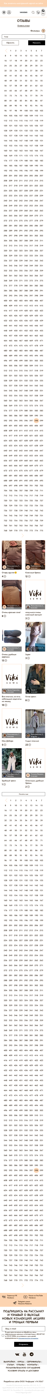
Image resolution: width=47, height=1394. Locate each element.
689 (10, 480)
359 (41, 270)
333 (31, 255)
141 (31, 135)
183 (41, 160)
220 (26, 185)
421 (31, 310)
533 (31, 380)
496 (5, 360)
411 (21, 305)
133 (31, 130)
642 (15, 450)
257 (10, 210)
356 (26, 270)
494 (36, 355)
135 (41, 130)
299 (21, 235)
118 (36, 120)
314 (15, 245)
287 (41, 225)
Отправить (23, 1344)
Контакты (32, 1365)
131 (21, 130)
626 (15, 440)
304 (5, 240)
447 (41, 325)
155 (21, 145)
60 (26, 85)
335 (41, 255)
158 (36, 145)
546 (15, 390)
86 (36, 100)
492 (26, 355)
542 (36, 385)
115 (21, 120)
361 (10, 275)
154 (15, 145)
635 (21, 445)
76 (26, 95)
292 (26, 230)
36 (26, 70)
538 (15, 385)
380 (26, 285)
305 (10, 240)
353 (10, 270)
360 (5, 275)
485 (31, 350)
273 (10, 220)
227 (21, 190)
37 (31, 70)
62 (36, 85)
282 (15, 225)
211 (21, 180)
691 (21, 480)
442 (15, 325)
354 (15, 270)
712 (5, 495)
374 (36, 280)
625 (10, 440)
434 (15, 320)
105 (10, 115)
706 (15, 490)
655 (41, 455)
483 (21, 350)
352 (5, 270)
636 (26, 445)
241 (10, 200)
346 (15, 265)
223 (41, 185)
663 (41, 460)
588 (26, 415)
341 (31, 260)
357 (31, 270)
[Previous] (5, 50)
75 (21, 95)
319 (41, 245)
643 (21, 450)
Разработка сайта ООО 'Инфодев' (19, 1381)
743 (41, 510)
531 (21, 380)
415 (41, 305)
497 (10, 360)
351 (41, 265)
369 (10, 280)
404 (26, 300)
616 (5, 435)
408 (5, 305)
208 (5, 180)
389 (31, 290)
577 (10, 410)
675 (21, 470)
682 (15, 475)
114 (15, 120)
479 (41, 345)
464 (5, 340)
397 (31, 295)
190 (36, 165)
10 (16, 55)
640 (5, 450)
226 (15, 190)
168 (5, 155)
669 (31, 465)
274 (15, 220)
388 (26, 290)
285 (31, 225)
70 (36, 90)
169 (10, 155)
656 (5, 460)
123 (21, 125)
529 (10, 380)
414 (36, 305)
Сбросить (10, 43)
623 (41, 435)
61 (31, 85)
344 (5, 265)
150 (36, 140)
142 (36, 135)
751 (41, 515)
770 (15, 530)
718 (36, 495)
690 (15, 480)
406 (36, 300)
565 (31, 400)
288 (5, 230)
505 (10, 365)
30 (36, 65)
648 (5, 455)
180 (26, 160)
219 (21, 185)
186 (15, 165)
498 (15, 360)
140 (26, 135)
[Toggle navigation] (4, 12)
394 (15, 295)
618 (15, 435)
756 (26, 520)
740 (26, 510)
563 (21, 400)
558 (36, 395)
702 (36, 485)
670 (36, 465)
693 (31, 480)
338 (15, 260)
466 (15, 340)
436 (26, 320)
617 (10, 435)
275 (21, 220)
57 (11, 85)
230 (36, 190)
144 (5, 140)
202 (15, 175)
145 (10, 140)
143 (41, 135)
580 (26, 410)
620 (26, 435)
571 (21, 405)
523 (21, 375)
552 (5, 395)
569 (10, 405)
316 (26, 245)
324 (26, 250)
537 (10, 385)
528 (5, 380)
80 (5, 100)
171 (21, 155)
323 (21, 250)
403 (21, 300)
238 (36, 195)
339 (21, 260)
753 (10, 520)
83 (21, 100)
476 (26, 345)
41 (11, 75)
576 (5, 410)
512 (5, 370)
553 (10, 395)
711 (41, 490)
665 (10, 465)
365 (31, 275)
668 (26, 465)
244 (26, 200)
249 (10, 205)
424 (5, 315)
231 (41, 190)
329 (10, 255)
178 (15, 160)
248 (5, 205)
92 (26, 105)
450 (15, 330)
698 (15, 485)
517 (31, 370)
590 (36, 415)
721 (10, 500)
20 (26, 60)
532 (26, 380)
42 (16, 75)
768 (5, 530)
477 (31, 345)
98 (16, 110)
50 (16, 80)
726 (36, 500)
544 (5, 390)
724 (26, 500)
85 (31, 100)
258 (15, 210)
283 (21, 225)
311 (41, 240)
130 (15, 130)
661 (31, 460)
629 (31, 440)
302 (36, 235)
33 (11, 70)
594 (15, 420)
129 (10, 130)
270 (36, 215)
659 (21, 460)
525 (31, 375)
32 (5, 70)
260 (26, 210)
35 (21, 70)
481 (10, 350)
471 (41, 340)
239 (41, 195)
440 (5, 325)
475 (21, 345)
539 (21, 385)
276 (26, 220)
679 (41, 470)
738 (15, 510)
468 (26, 340)
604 (26, 425)
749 (31, 515)
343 (41, 260)
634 (15, 445)
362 (15, 275)
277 (31, 220)
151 (41, 140)
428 (26, 315)
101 (31, 110)
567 (41, 400)
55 (41, 80)
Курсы (21, 1362)
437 (31, 320)
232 (5, 195)
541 (31, 385)
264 (5, 215)
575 (41, 405)
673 (10, 470)
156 (26, 145)
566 (36, 400)
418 (15, 310)
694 (36, 480)
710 (36, 490)
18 (16, 60)
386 (15, 290)
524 (26, 375)
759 (41, 520)
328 (5, 255)
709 (31, 490)
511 (41, 365)
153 (10, 145)
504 (5, 365)
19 (21, 60)
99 (21, 110)
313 (10, 245)
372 (26, 280)
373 (31, 280)
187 (21, 165)
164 (26, 150)
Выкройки (9, 1362)
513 (10, 370)
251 (21, 205)
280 (5, 225)
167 (41, 150)
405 (31, 300)
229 (31, 190)
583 (41, 410)
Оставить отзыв (23, 25)
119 (41, 120)
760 (5, 525)
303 (41, 235)
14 (36, 55)
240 (5, 200)
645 (31, 450)
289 (10, 230)
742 (36, 510)
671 (41, 465)
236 (26, 195)
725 (31, 500)
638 (36, 445)
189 (31, 165)
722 (15, 500)
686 (36, 475)
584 (5, 415)
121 (10, 125)
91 (21, 105)
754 (15, 520)
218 (15, 185)
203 (21, 175)
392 (5, 295)
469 (31, 340)
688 (5, 480)
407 (41, 300)
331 (21, 255)
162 (15, 150)
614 (36, 430)
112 (5, 120)
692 (26, 480)
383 (41, 285)
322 (15, 250)
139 (21, 135)
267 (21, 215)
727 (41, 500)
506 (15, 365)
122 (15, 125)
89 (11, 105)
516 (26, 370)
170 (15, 155)
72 (5, 95)
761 (10, 525)
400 (5, 300)
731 (21, 505)
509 (31, 365)
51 (21, 80)
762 (15, 525)
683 (21, 475)
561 (10, 400)
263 (41, 210)
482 (15, 350)
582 (36, 410)
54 (36, 80)
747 (21, 515)
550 (36, 390)
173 (31, 155)
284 (26, 225)
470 (36, 340)
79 (41, 95)
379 (21, 285)
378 (15, 285)
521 (10, 375)
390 (36, 290)
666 (15, 465)
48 (5, 80)
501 (31, 360)
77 (31, 95)
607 (41, 425)
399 (41, 295)
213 (31, 180)
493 (31, 355)
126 (36, 125)
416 (5, 310)
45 (31, 75)
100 (26, 110)
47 (41, 75)
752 (5, 520)
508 (26, 365)
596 (26, 420)
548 (26, 390)
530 (15, 380)
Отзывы (20, 1365)
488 (5, 355)
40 (5, 75)
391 (41, 290)
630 (36, 440)
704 (5, 490)
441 (10, 325)
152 (5, 145)
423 (41, 310)
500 (26, 360)
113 (10, 120)
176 (5, 160)
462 (36, 335)
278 (36, 220)
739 (21, 510)
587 (21, 415)
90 (16, 105)
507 (21, 365)
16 (5, 60)
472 (5, 345)
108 (26, 115)
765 (31, 525)
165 (31, 150)
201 (10, 175)
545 (10, 390)
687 (41, 475)
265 (10, 215)
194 (15, 170)
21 (31, 60)
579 (21, 410)
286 (36, 225)
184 (5, 165)
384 (5, 290)
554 (15, 395)
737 (10, 510)
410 (15, 305)
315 (21, 245)
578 (15, 410)
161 (10, 150)
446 (36, 325)
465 (10, 340)
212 (26, 180)
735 (41, 505)
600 (5, 425)
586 (15, 415)
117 (31, 120)
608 (5, 430)
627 (21, 440)
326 (36, 250)
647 (41, 450)
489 (10, 355)
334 (36, 255)
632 (5, 445)
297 (10, 235)
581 (31, 410)
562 (15, 400)
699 (21, 485)
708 (26, 490)
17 (11, 60)
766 (36, 525)
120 (5, 125)
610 (15, 430)
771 (21, 530)
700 (26, 485)
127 (41, 125)
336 (5, 260)
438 (36, 320)
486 (36, 350)
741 (31, 510)
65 (11, 90)
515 (21, 370)
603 (21, 425)
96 (5, 110)
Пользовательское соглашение (23, 1368)
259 (21, 210)
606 (36, 425)
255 (41, 205)
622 (36, 435)
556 (26, 395)
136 (5, 135)
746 (15, 515)
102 (36, 110)
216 (5, 185)
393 (10, 295)
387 (21, 290)
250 (15, 205)
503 (41, 360)
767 (41, 525)
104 (5, 115)
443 (21, 325)
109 (31, 115)
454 (36, 330)
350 (36, 265)
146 (15, 140)
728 (5, 505)
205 (31, 175)
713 (10, 495)
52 (26, 80)
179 (21, 160)
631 (41, 440)
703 (41, 485)
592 (5, 420)
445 (31, 325)
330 (15, 255)
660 (26, 460)
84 (26, 100)
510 (36, 365)
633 (10, 445)
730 (15, 505)
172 (26, 155)
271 (41, 215)
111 (41, 115)
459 (21, 335)
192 (5, 170)
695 (41, 480)
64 (5, 90)
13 (31, 55)
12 (26, 55)
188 (26, 165)
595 (21, 420)
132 (26, 130)
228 (26, 190)
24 (5, 65)
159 (41, 145)
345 (10, 265)
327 (41, 250)
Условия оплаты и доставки (23, 1371)
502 (36, 360)
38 (36, 70)
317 (31, 245)
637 (31, 445)
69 (31, 90)
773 (31, 530)
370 (15, 280)
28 (26, 65)
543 (41, 385)
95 (41, 105)
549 (31, 390)
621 (31, 435)
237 (31, 195)
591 (41, 415)
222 (36, 185)
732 (26, 505)
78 (36, 95)
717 (31, 495)
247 (41, 200)
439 (41, 320)
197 (31, 170)
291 (21, 230)
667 (21, 465)
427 (21, 315)
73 (11, 95)
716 (26, 495)
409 (10, 305)
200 (5, 175)
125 (31, 125)
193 (10, 170)
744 (5, 515)
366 (36, 275)
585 (10, 415)
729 (10, 505)
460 (26, 335)
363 (21, 275)
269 (31, 215)
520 (5, 375)
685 (31, 475)
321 (10, 250)
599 (41, 420)
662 (36, 460)
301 (31, 235)
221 (31, 185)
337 (10, 260)
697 (10, 485)
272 (5, 220)
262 (36, 210)
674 (15, 470)
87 (41, 100)
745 (10, 515)
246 (36, 200)
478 (36, 345)
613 (31, 430)
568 (5, 405)
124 (26, 125)
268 (26, 215)
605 (31, 425)
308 (26, 240)
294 (36, 230)
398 (36, 295)
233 (10, 195)
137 (10, 135)
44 (26, 75)
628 (26, 440)
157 (31, 145)
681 (10, 475)
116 (26, 120)
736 (5, 510)
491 (21, 355)
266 (15, 215)
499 (21, 360)
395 (21, 295)
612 (26, 430)
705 (10, 490)
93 (31, 105)
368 (5, 280)
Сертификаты (34, 1362)
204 (26, 175)
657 (10, 460)
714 (15, 495)
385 (10, 290)
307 (21, 240)
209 (10, 180)
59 (21, 85)
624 (5, 440)
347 (21, 265)
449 (10, 330)
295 (41, 230)
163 (21, 150)
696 (5, 485)
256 (5, 210)
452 (26, 330)
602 (15, 425)
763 (21, 525)
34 (16, 70)
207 (41, 175)
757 (31, 520)
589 (31, 415)
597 (31, 420)
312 (5, 245)
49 (11, 80)
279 (41, 220)
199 (41, 170)
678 (36, 470)
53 (31, 80)
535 (41, 380)
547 (21, 390)
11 (21, 55)
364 (26, 275)
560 (5, 400)
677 (31, 470)
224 (5, 190)
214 (36, 180)
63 (41, 85)
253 (31, 205)
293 (31, 230)
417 (10, 310)
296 (5, 235)
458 (15, 335)
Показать (37, 43)
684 (26, 475)
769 (10, 530)
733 (31, 505)
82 (16, 100)
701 (31, 485)
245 (31, 200)
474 (15, 345)
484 (26, 350)
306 (15, 240)
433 (10, 320)
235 (21, 195)
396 (26, 295)
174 (36, 155)
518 (36, 370)
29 (31, 65)
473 (10, 345)
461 (31, 335)
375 (41, 280)
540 (26, 385)
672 (5, 470)
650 (15, 455)
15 (41, 55)
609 (10, 430)
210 (15, 180)
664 (5, 465)
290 (15, 230)
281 (10, 225)
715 (21, 495)
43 (21, 75)
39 (41, 70)
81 (11, 100)
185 (10, 165)
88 (5, 105)
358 (36, 270)
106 (15, 115)
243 (21, 200)
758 (36, 520)
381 (31, 285)
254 (36, 205)
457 (10, 335)
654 (36, 455)
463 (41, 335)
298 (15, 235)
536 (5, 385)
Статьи (10, 1365)
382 (36, 285)
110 (36, 115)
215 (41, 180)
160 (5, 150)
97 (11, 110)
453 (31, 330)
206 (36, 175)
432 (5, 320)
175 (41, 155)
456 (5, 335)
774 (36, 530)
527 (41, 375)
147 (21, 140)
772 (26, 530)
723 (21, 500)
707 (21, 490)
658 (15, 460)
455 (41, 330)
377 (10, 285)
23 (41, 60)
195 (21, 170)
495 (41, 355)
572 (26, 405)
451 (21, 330)
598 (36, 420)
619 (21, 435)
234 (15, 195)
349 (31, 265)
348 (26, 265)
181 (31, 160)
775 (41, 530)
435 (21, 320)
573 (31, 405)
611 (21, 430)
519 (41, 370)
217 (10, 185)
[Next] (23, 535)
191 (41, 165)
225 (10, 190)
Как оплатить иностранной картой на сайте (23, 3)
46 (36, 75)
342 (36, 260)
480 (5, 350)
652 (26, 455)
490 (15, 355)
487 (41, 350)
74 (16, 95)
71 (41, 90)
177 (10, 160)
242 (15, 200)
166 (36, 150)
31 (41, 65)
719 (41, 495)
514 (15, 370)
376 (5, 285)
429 (31, 315)
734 (36, 505)
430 (36, 315)
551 (41, 390)
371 (21, 280)
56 (5, 85)
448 (5, 330)
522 (15, 375)
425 (10, 315)
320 (5, 250)
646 (36, 450)
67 (21, 90)
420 (26, 310)
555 (21, 395)
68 (26, 90)
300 (26, 235)
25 (11, 65)
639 (41, 445)
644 (26, 450)
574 (36, 405)
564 (26, 400)
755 (21, 520)
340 (26, 260)
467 (21, 340)
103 (41, 110)
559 (41, 395)
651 (21, 455)
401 (10, 300)
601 (10, 425)
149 (31, 140)
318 (36, 245)
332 (26, 255)
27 (21, 65)
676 (26, 470)
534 (36, 380)
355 (21, 270)
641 (10, 450)
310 (36, 240)
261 (31, 210)
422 (36, 310)
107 (21, 115)
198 (36, 170)
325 (31, 250)
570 (15, 405)
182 (36, 160)
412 (26, 305)
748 (26, 515)
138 (15, 135)
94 (36, 105)
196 (26, 170)
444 (26, 325)
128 (5, 130)
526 (36, 375)
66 (16, 90)
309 (31, 240)
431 (41, 315)
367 (41, 275)
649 (10, 455)
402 (15, 300)
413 (31, 305)
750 (36, 515)
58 (16, 85)
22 (36, 60)
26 (16, 65)
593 (10, 420)
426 (15, 315)
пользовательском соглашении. (28, 1338)
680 (5, 475)
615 (41, 430)
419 (21, 310)
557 (31, 395)
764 (26, 525)
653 (31, 455)
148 (26, 140)
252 (26, 205)
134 (36, 130)
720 (5, 500)
